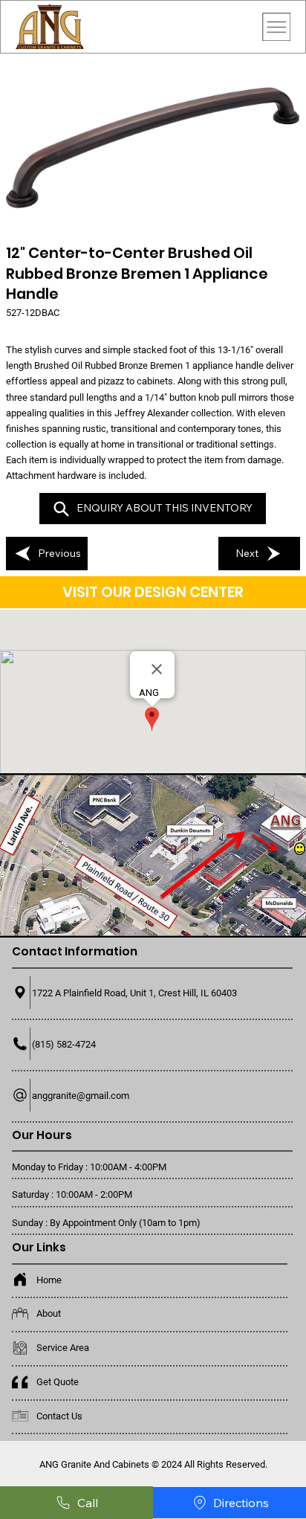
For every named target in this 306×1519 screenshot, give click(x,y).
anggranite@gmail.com (80, 1095)
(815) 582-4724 (64, 1044)
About (48, 1313)
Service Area (62, 1347)
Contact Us (59, 1416)
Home (49, 1280)
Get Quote (57, 1381)
